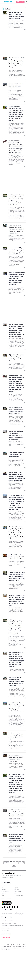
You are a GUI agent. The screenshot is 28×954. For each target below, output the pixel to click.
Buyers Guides (5, 891)
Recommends (18, 891)
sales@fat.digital (19, 925)
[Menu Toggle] (2, 1)
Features (4, 893)
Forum (16, 885)
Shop (16, 893)
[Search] (26, 2)
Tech (3, 895)
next (14, 865)
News (3, 887)
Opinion (17, 887)
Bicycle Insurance (19, 895)
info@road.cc (14, 920)
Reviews (4, 889)
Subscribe (21, 2)
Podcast (17, 889)
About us (4, 885)
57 (23, 862)
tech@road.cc (12, 923)
